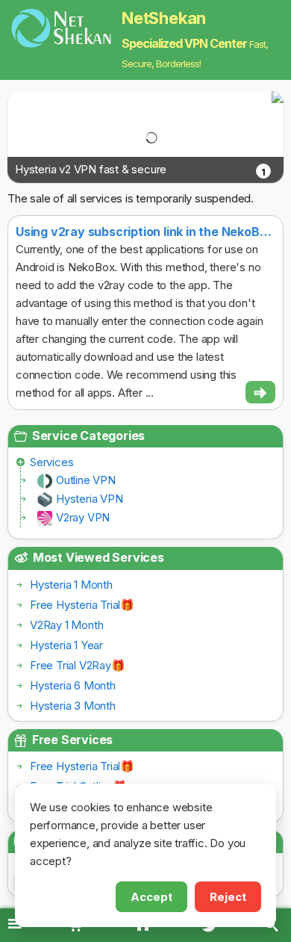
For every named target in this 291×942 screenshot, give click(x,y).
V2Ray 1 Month (66, 625)
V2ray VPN (83, 517)
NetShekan (164, 18)
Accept (151, 897)
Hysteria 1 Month (71, 584)
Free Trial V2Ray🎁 (77, 665)
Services (51, 462)
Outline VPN (86, 480)
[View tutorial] (260, 392)
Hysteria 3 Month (73, 705)
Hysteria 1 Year (66, 645)
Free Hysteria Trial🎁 (82, 605)
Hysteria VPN (89, 499)
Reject (228, 897)
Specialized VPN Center (184, 43)
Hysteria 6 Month (73, 685)
